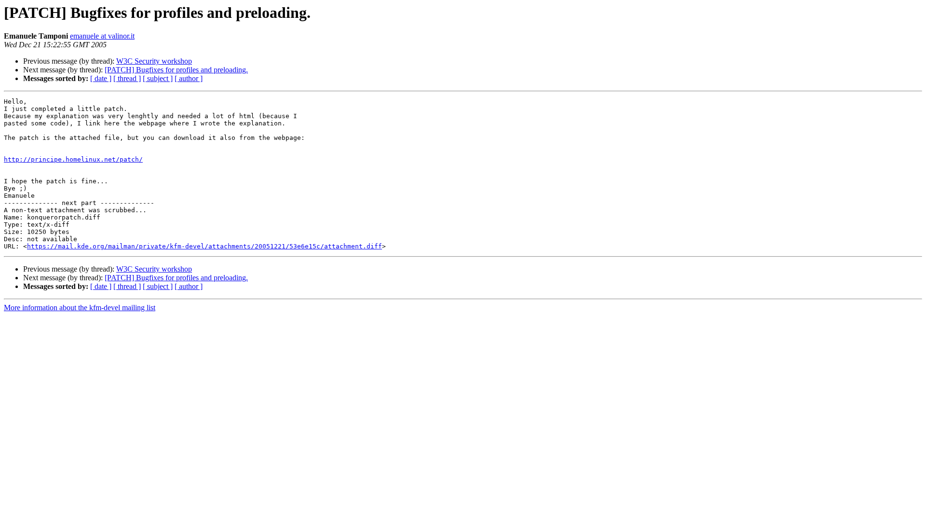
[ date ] (100, 78)
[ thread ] (127, 78)
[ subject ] (158, 78)
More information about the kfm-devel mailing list (79, 307)
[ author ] (189, 78)
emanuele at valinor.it (102, 36)
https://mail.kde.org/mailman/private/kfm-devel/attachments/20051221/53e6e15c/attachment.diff (204, 246)
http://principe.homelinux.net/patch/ (73, 159)
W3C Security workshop (154, 61)
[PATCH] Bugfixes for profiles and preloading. (176, 70)
